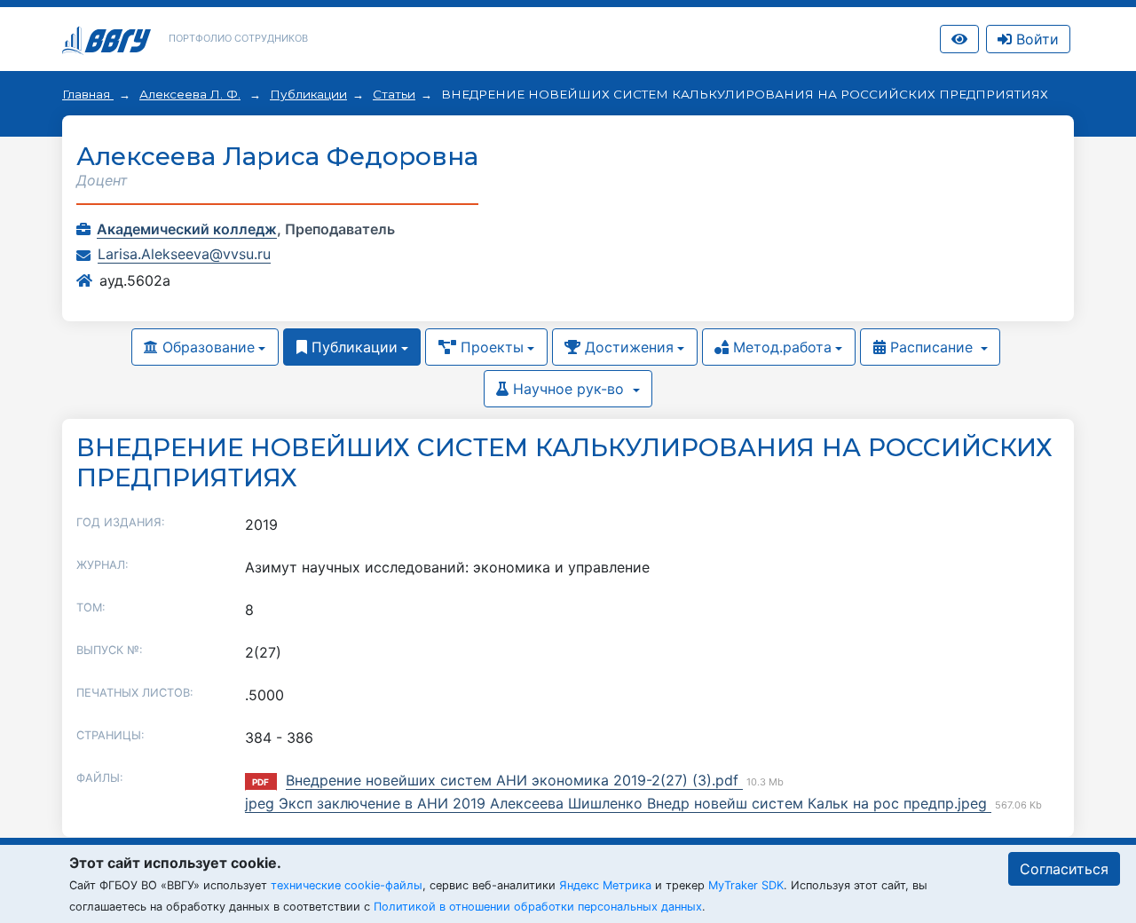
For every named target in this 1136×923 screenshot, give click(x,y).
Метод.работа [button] (780, 347)
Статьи (394, 94)
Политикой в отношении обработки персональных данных (538, 906)
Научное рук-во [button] (568, 389)
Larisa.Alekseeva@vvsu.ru (184, 254)
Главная (88, 94)
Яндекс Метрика (605, 885)
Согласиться (1064, 869)
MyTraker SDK (746, 885)
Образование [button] (206, 347)
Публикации (308, 94)
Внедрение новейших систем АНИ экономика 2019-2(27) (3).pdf (514, 780)
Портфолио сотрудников (238, 38)
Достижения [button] (627, 347)
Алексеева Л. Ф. (190, 94)
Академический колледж (187, 229)
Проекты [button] (490, 347)
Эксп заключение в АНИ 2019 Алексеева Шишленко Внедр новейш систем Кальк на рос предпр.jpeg (635, 803)
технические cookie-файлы (346, 885)
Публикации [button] (352, 347)
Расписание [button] (931, 347)
